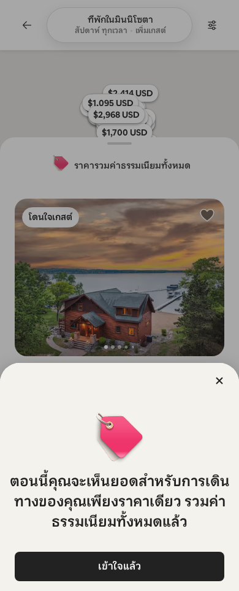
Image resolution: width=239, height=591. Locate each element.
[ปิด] (219, 381)
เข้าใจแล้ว (119, 566)
